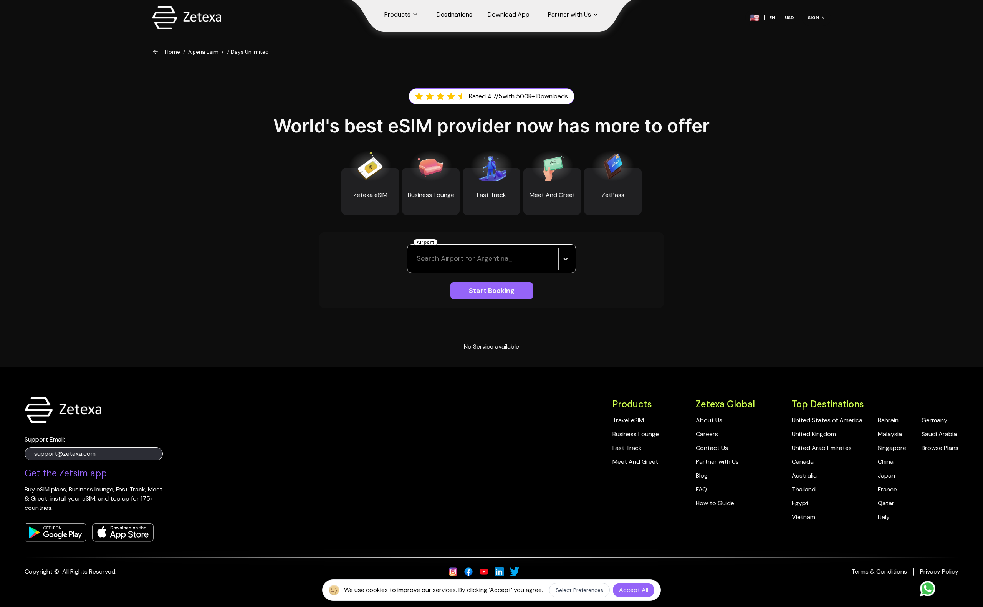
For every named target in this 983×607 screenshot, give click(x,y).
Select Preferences (579, 590)
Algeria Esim (203, 51)
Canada (803, 462)
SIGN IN (816, 18)
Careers (707, 434)
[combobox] (418, 258)
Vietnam (803, 517)
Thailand (804, 489)
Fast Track (627, 448)
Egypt (800, 503)
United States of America (827, 420)
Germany (934, 420)
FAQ (701, 489)
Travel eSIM (628, 420)
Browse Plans (940, 448)
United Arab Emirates (822, 448)
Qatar (886, 503)
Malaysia (890, 434)
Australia (804, 475)
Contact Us (712, 448)
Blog (702, 475)
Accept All (633, 590)
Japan (886, 475)
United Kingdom (814, 434)
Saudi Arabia (939, 434)
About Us (709, 420)
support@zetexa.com (65, 454)
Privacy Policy (939, 571)
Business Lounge (635, 434)
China (886, 462)
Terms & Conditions (879, 571)
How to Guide (715, 503)
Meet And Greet (635, 462)
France (887, 489)
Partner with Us (717, 462)
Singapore (892, 448)
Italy (884, 517)
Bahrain (888, 420)
